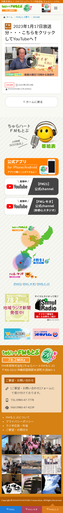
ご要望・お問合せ (17, 429)
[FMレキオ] (29, 283)
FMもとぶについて (18, 417)
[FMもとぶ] (43, 283)
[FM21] (17, 283)
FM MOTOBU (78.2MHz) (19, 89)
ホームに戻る (34, 101)
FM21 (12, 509)
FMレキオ (32, 509)
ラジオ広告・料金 (17, 425)
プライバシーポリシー (20, 421)
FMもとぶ (53, 509)
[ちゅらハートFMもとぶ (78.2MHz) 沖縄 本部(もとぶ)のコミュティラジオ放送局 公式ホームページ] (17, 8)
